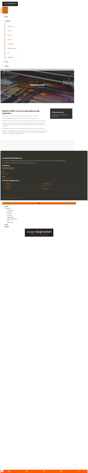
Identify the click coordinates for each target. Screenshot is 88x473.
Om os (6, 61)
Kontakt (7, 66)
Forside (6, 16)
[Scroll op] (79, 471)
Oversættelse (10, 57)
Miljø (8, 52)
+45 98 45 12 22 (32, 87)
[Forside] (9, 471)
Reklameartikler (10, 43)
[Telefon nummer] (44, 471)
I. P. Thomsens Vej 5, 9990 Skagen (8, 169)
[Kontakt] (61, 471)
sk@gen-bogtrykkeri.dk (40, 87)
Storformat (10, 39)
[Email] (26, 471)
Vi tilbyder (7, 21)
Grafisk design (10, 26)
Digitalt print (10, 35)
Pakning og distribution (12, 48)
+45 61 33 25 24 (5, 174)
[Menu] (5, 8)
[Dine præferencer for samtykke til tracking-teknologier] (2, 471)
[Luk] (39, 203)
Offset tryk (10, 30)
